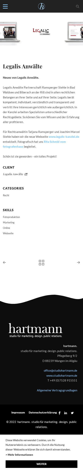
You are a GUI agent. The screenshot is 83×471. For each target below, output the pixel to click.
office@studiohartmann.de (60, 370)
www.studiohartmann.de (61, 375)
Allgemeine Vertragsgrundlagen (57, 390)
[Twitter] (71, 413)
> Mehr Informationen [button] (19, 454)
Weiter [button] (41, 464)
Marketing (8, 222)
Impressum (18, 412)
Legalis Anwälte (13, 174)
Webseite (8, 233)
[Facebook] (59, 413)
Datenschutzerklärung (43, 412)
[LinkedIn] (65, 413)
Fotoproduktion (11, 217)
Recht (6, 195)
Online (6, 227)
